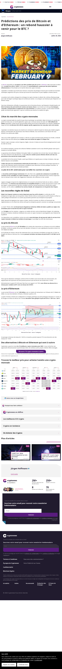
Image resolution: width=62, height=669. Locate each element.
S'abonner (31, 515)
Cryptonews (3, 16)
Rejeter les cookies (9, 665)
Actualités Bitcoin (10, 16)
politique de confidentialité (33, 518)
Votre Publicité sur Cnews (32, 563)
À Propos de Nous (52, 584)
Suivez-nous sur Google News (14, 398)
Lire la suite (14, 474)
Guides (16, 583)
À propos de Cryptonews (11, 563)
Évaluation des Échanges (41, 584)
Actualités (6, 583)
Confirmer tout (23, 665)
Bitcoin (5, 84)
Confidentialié (38, 660)
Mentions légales (8, 571)
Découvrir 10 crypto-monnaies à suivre (31, 351)
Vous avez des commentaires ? (34, 559)
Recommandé (30, 583)
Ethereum (44, 84)
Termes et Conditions (10, 559)
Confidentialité (8, 567)
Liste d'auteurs (19, 488)
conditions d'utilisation (47, 518)
